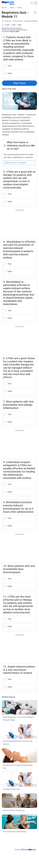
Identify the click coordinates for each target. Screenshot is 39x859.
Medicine (8, 21)
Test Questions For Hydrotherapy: (15, 831)
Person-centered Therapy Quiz (14, 810)
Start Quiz (19, 83)
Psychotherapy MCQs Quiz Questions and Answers (17, 742)
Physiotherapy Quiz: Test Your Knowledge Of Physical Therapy (18, 718)
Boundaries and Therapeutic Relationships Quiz (18, 766)
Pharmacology (17, 21)
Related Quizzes (8, 697)
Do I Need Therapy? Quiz (11, 789)
